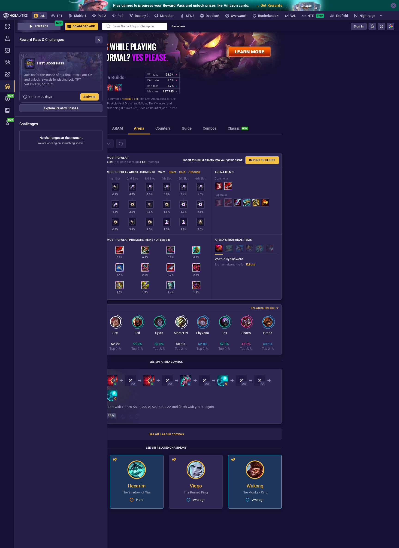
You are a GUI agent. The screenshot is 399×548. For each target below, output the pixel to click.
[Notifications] (372, 26)
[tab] (118, 128)
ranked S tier (130, 98)
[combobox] (134, 26)
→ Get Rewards (269, 5)
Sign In (359, 26)
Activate (89, 97)
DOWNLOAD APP (84, 26)
